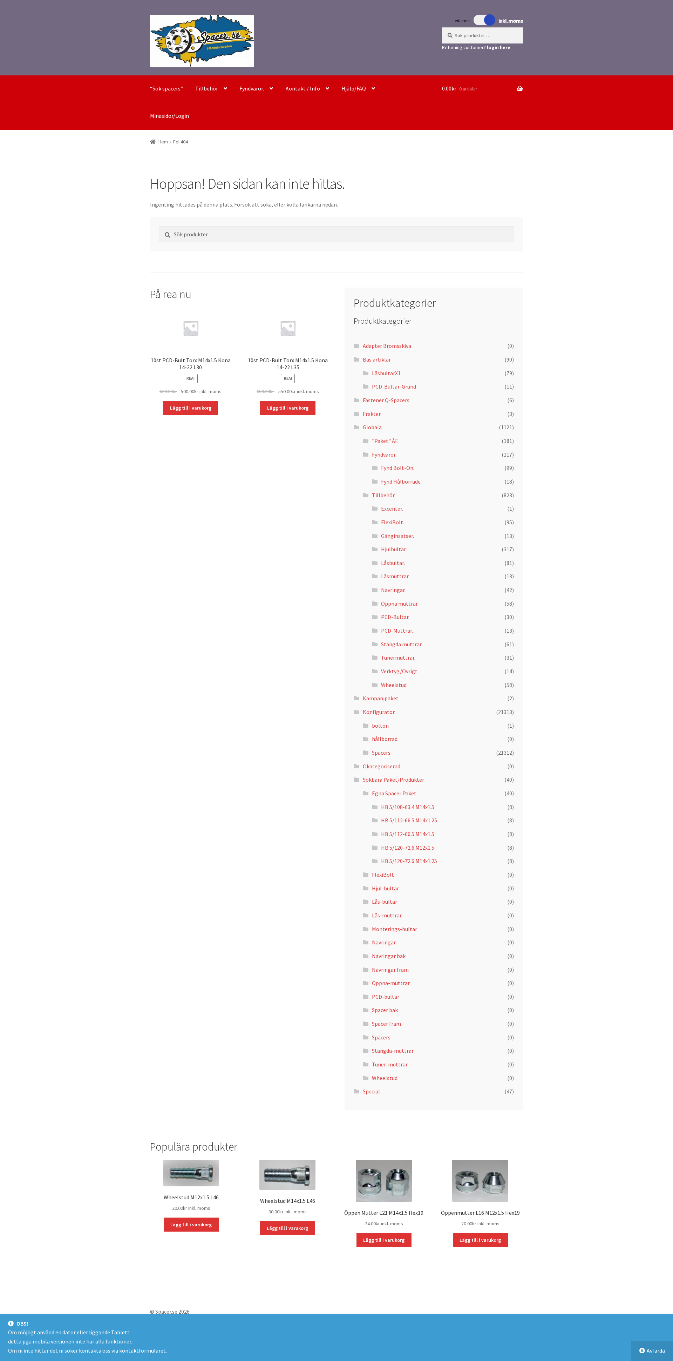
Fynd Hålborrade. (401, 481)
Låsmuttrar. (395, 576)
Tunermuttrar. (398, 657)
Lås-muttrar (387, 915)
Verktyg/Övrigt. (400, 671)
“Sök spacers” (166, 88)
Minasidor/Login (169, 115)
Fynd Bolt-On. (397, 467)
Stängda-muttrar (393, 1050)
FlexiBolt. (392, 522)
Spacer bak (385, 1009)
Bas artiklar (377, 359)
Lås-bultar (384, 901)
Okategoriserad (381, 766)
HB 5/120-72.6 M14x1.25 (409, 860)
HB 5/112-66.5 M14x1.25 (409, 820)
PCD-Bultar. (395, 616)
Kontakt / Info (302, 88)
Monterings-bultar (394, 928)
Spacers (381, 752)
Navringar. (393, 589)
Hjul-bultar (385, 888)
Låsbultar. (393, 562)
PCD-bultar (385, 996)
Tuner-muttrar (390, 1064)
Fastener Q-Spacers (386, 400)
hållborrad (384, 738)
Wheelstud (384, 1078)
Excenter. (392, 508)
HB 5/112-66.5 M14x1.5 (407, 833)
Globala (372, 427)
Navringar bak (389, 955)
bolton (380, 725)
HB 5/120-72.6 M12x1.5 (407, 847)
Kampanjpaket (381, 698)
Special (371, 1091)
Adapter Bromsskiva (387, 345)
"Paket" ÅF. (385, 440)
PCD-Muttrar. (397, 630)
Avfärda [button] (656, 1350)
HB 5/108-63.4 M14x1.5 (407, 806)
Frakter (372, 413)
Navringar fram (390, 969)
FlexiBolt (383, 874)
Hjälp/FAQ (353, 88)
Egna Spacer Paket (394, 793)
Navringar (384, 942)
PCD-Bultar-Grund (394, 386)
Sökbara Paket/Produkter (393, 779)
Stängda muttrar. (401, 644)
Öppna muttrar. (400, 603)
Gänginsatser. (397, 535)
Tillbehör (206, 88)
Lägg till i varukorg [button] (190, 408)
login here (498, 47)
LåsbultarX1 (386, 373)
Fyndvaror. (251, 88)
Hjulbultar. (394, 549)
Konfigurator (379, 711)
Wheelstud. (394, 684)
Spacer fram (386, 1023)
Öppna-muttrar (391, 982)
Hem (163, 142)
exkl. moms (462, 20)
